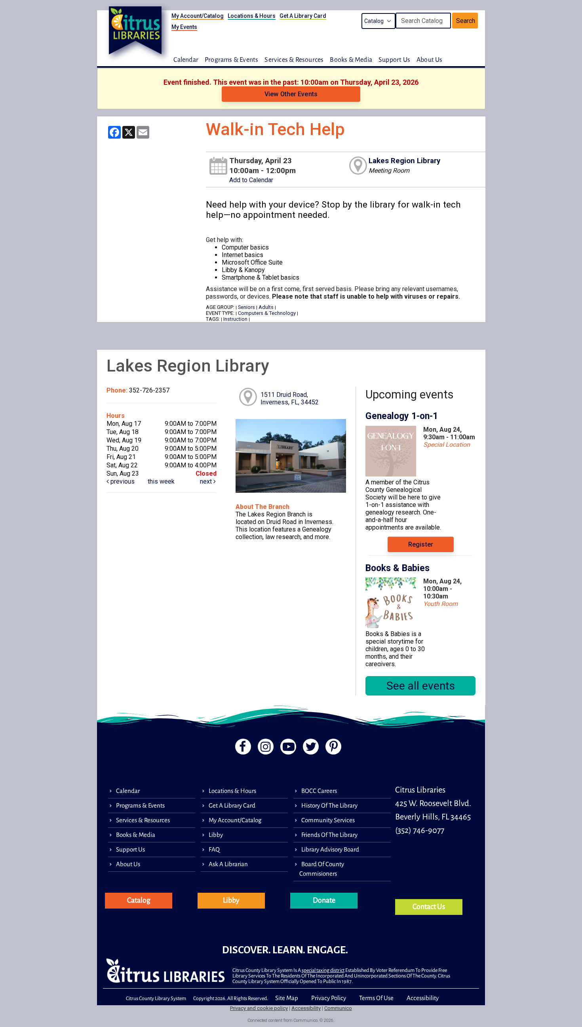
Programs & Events (231, 59)
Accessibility (423, 998)
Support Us (394, 59)
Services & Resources (293, 59)
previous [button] (122, 481)
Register (420, 544)
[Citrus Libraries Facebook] (240, 748)
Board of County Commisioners (321, 869)
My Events (184, 27)
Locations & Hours (252, 16)
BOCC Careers (319, 790)
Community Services (328, 820)
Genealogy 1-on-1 (401, 416)
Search (465, 21)
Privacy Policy (328, 998)
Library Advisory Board (330, 849)
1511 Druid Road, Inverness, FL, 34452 (290, 398)
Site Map (286, 998)
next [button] (206, 481)
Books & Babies (397, 568)
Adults (266, 307)
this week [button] (161, 481)
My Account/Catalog (197, 16)
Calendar (185, 59)
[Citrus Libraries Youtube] (287, 748)
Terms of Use (376, 998)
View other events (291, 94)
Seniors (246, 307)
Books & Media (351, 59)
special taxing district (323, 970)
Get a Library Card (303, 16)
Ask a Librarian (228, 864)
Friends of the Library (329, 834)
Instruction (235, 319)
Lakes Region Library (404, 160)
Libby (216, 834)
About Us (430, 59)
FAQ (214, 849)
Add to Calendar (251, 180)
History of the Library (329, 805)
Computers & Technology (267, 313)
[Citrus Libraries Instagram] (264, 748)
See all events (420, 685)
